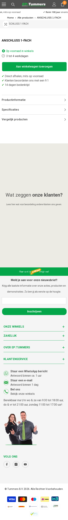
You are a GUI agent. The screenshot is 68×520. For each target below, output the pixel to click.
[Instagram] (16, 464)
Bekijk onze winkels (22, 393)
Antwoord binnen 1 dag (24, 384)
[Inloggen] (54, 4)
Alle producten (25, 17)
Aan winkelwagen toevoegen (34, 66)
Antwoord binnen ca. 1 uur (25, 375)
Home (10, 17)
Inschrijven (34, 311)
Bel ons (15, 389)
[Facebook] (6, 464)
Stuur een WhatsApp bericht (28, 371)
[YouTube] (25, 464)
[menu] (4, 4)
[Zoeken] (13, 4)
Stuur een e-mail (21, 380)
